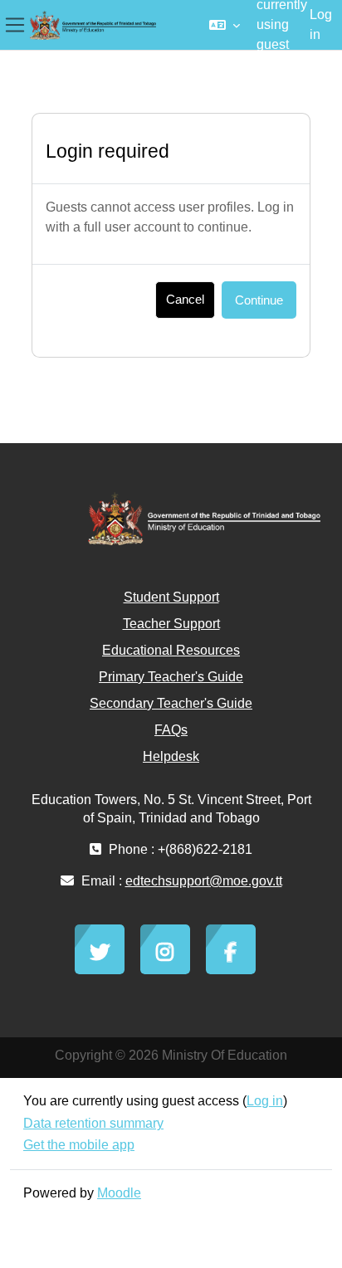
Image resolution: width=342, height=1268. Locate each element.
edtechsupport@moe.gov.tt (203, 881)
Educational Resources (171, 650)
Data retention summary (93, 1123)
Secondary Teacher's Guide (171, 703)
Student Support (171, 597)
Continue (259, 300)
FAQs (171, 730)
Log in (321, 24)
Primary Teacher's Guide (171, 677)
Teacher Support (171, 624)
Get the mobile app (78, 1145)
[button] (224, 25)
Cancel (185, 299)
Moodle (119, 1193)
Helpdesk (171, 756)
